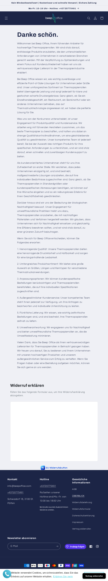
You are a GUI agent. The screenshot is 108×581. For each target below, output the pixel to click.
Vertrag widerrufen (81, 529)
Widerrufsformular (81, 509)
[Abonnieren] (57, 546)
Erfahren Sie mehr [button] (63, 576)
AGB (74, 489)
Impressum (77, 522)
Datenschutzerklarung (83, 516)
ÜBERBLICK (78, 496)
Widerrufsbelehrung (82, 502)
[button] (6, 18)
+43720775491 (15, 492)
